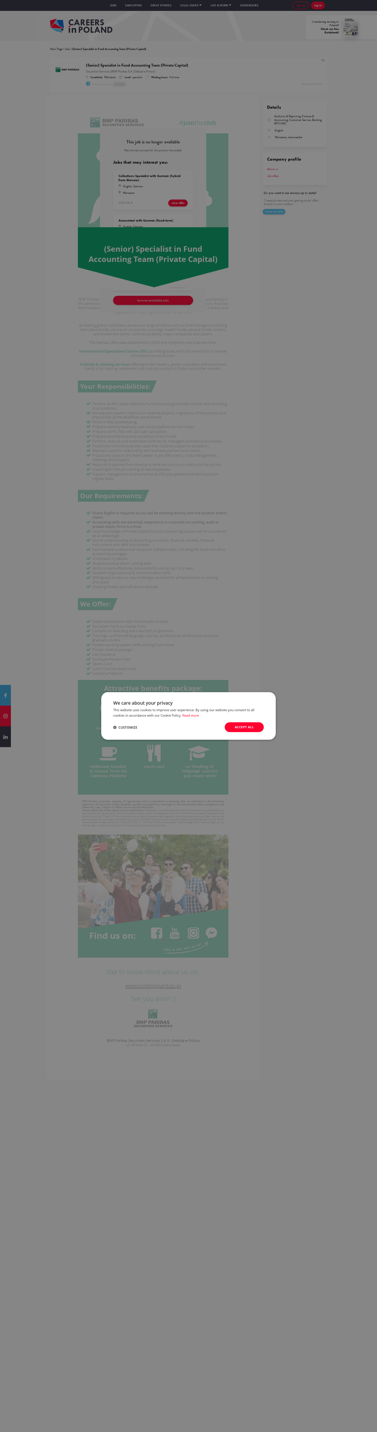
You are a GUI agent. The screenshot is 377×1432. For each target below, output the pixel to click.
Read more (190, 715)
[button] (125, 727)
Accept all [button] (244, 727)
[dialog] (188, 716)
